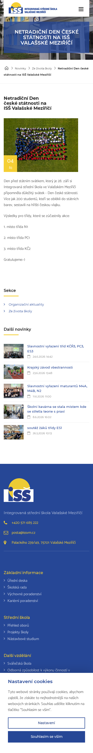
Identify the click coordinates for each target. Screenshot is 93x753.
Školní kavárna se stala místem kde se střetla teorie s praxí (56, 409)
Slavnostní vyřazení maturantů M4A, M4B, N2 (57, 388)
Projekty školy (18, 632)
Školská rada (17, 587)
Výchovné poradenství (24, 594)
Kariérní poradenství (22, 601)
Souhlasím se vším (46, 737)
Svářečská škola (19, 663)
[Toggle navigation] (81, 9)
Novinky (20, 68)
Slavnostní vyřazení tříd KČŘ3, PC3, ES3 (55, 348)
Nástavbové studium (23, 639)
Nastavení (46, 723)
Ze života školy (42, 68)
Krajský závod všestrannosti (50, 367)
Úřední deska (17, 581)
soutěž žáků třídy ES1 (44, 428)
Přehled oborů (18, 625)
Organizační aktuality (26, 304)
